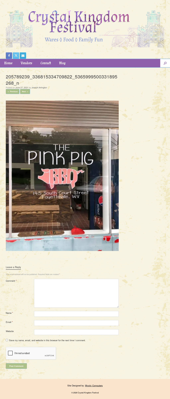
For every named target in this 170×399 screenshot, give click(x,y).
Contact (46, 63)
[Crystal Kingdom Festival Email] (23, 55)
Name (9, 312)
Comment (11, 280)
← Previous (13, 91)
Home (8, 63)
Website (10, 331)
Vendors (26, 63)
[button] (165, 63)
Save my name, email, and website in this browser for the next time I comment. (47, 340)
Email (9, 322)
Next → (25, 91)
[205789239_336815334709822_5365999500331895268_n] (62, 250)
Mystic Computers (94, 385)
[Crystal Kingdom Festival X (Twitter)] (16, 55)
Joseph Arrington (39, 87)
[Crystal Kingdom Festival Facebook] (9, 55)
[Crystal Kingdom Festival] (85, 23)
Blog (62, 63)
